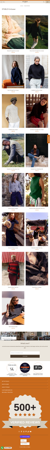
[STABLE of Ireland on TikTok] (28, 432)
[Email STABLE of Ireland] (19, 432)
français (22, 440)
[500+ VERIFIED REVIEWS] (25, 427)
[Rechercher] (18, 338)
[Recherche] (44, 2)
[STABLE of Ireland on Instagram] (24, 432)
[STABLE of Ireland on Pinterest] (26, 432)
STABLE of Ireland (26, 447)
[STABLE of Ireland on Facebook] (22, 432)
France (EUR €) (24, 443)
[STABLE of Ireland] (25, 2)
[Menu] (0, 2)
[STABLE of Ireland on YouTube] (31, 432)
